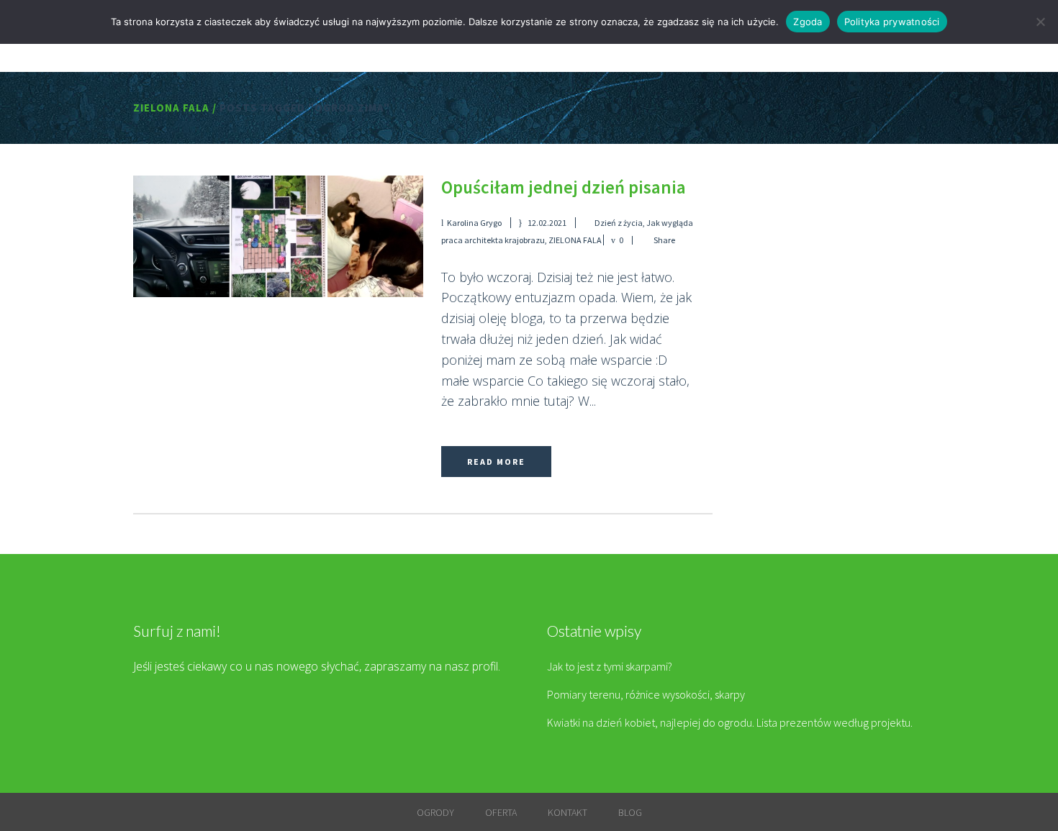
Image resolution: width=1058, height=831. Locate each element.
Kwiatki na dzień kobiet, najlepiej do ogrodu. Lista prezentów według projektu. (730, 722)
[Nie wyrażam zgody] (1040, 21)
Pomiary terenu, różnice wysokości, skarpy (646, 694)
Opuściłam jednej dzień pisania (563, 187)
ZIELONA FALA (575, 240)
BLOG (630, 812)
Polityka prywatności (892, 21)
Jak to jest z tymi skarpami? (609, 666)
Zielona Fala (171, 107)
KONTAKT (567, 812)
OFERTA (501, 812)
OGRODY (435, 812)
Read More (496, 461)
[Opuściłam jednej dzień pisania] (278, 236)
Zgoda (807, 21)
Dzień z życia (618, 222)
